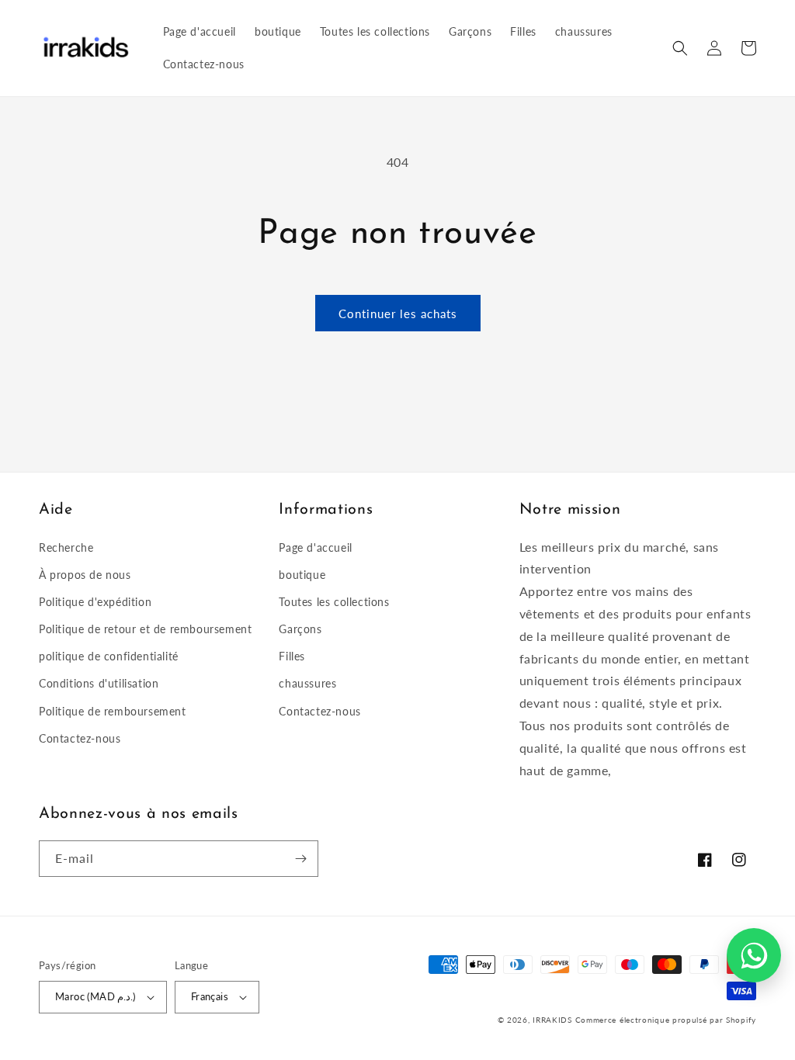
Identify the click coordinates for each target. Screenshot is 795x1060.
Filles (292, 656)
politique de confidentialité (109, 656)
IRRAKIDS (552, 1019)
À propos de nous (85, 574)
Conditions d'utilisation (98, 683)
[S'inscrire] (300, 858)
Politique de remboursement (112, 711)
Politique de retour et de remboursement (145, 629)
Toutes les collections (334, 601)
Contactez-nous (79, 738)
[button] (680, 48)
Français (209, 996)
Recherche (66, 547)
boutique (302, 574)
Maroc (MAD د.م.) (95, 996)
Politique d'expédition (95, 601)
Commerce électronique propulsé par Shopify (665, 1019)
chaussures (307, 683)
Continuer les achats (397, 313)
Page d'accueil (315, 547)
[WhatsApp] (754, 955)
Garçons (300, 629)
